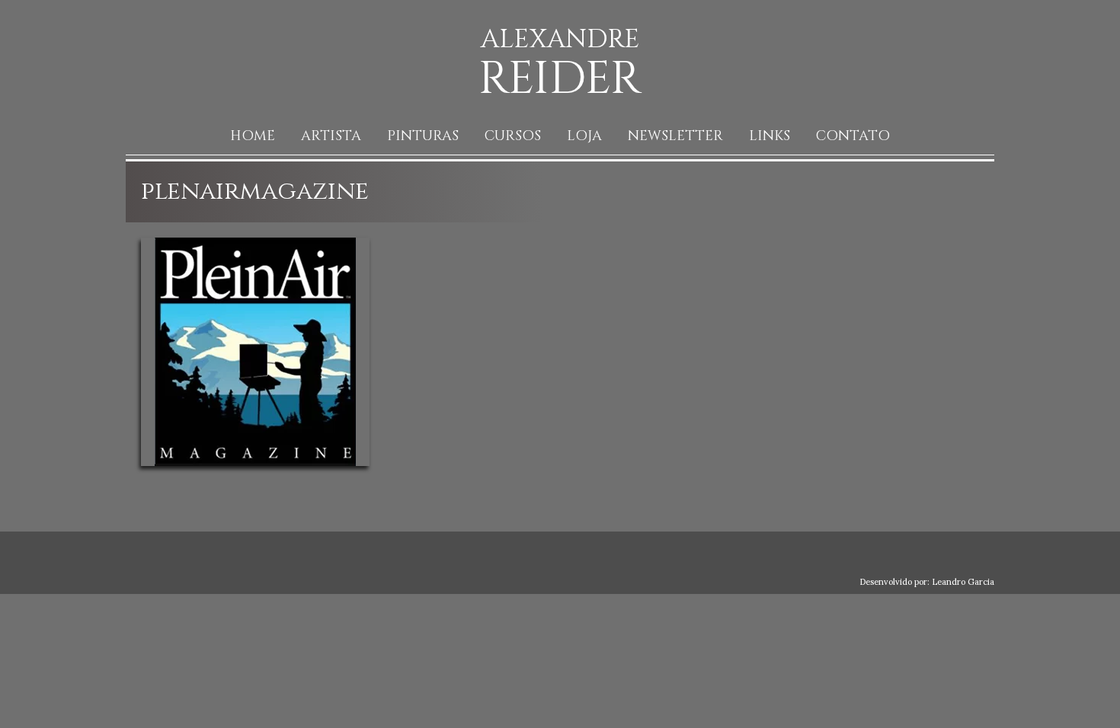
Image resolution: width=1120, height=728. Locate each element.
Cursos (513, 135)
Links (769, 135)
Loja (584, 135)
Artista (331, 135)
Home (252, 135)
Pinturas (423, 135)
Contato (853, 135)
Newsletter (675, 135)
